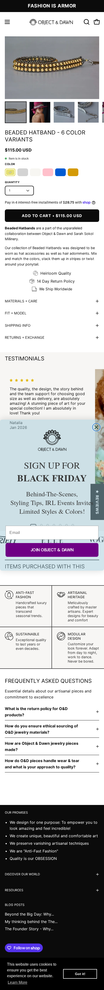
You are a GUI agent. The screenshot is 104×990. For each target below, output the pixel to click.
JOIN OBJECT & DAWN (52, 549)
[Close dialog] (96, 427)
